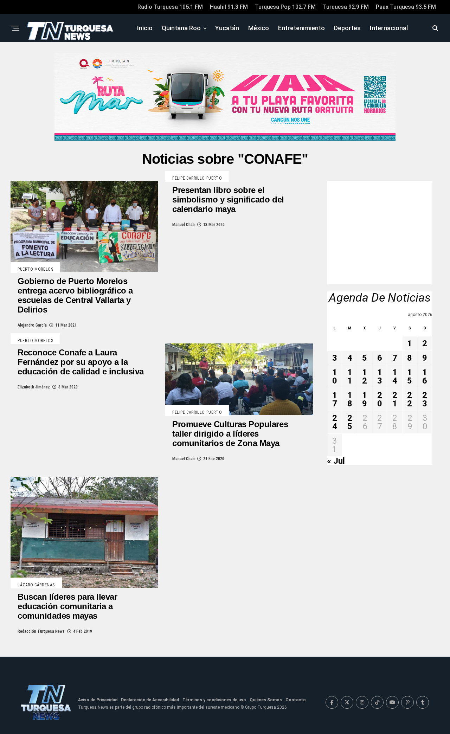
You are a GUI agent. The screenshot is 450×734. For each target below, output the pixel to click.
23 (424, 399)
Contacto (295, 699)
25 (349, 422)
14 (394, 376)
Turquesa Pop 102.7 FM (285, 7)
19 (364, 399)
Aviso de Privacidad (97, 699)
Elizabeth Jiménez (34, 387)
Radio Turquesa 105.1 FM (170, 7)
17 (334, 399)
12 (364, 376)
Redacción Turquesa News (41, 631)
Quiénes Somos (266, 699)
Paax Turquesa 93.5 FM (406, 7)
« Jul (336, 461)
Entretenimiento (301, 28)
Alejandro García (32, 325)
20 (379, 399)
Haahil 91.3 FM (229, 7)
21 (394, 399)
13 (379, 376)
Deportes (347, 28)
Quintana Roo (181, 28)
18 (349, 399)
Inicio (145, 28)
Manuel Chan (183, 224)
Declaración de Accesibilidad (150, 699)
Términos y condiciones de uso (214, 699)
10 (334, 376)
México (258, 28)
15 (409, 376)
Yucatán (227, 28)
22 (409, 399)
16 (424, 376)
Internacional (389, 28)
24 (334, 422)
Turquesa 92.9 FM (346, 7)
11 (349, 376)
